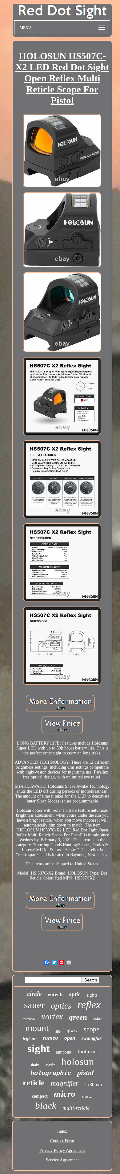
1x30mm (93, 1084)
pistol (85, 1073)
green (78, 1017)
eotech (55, 994)
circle (34, 993)
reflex (89, 1004)
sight (38, 1048)
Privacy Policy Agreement (62, 1150)
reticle (34, 1082)
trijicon (30, 1038)
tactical (28, 1019)
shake (34, 1065)
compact (40, 1096)
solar (97, 1019)
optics (61, 1005)
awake (50, 1065)
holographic (50, 1073)
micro (64, 1094)
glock (72, 1031)
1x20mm (87, 1097)
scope (91, 1029)
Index (62, 1131)
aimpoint (63, 1052)
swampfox (92, 1038)
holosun (77, 1061)
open (69, 1038)
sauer (34, 1004)
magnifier (64, 1083)
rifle (58, 1031)
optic (74, 994)
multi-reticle (76, 1108)
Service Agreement (62, 1160)
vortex (52, 1016)
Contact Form (62, 1141)
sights (92, 995)
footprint (87, 1051)
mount (37, 1028)
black (45, 1105)
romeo (50, 1037)
